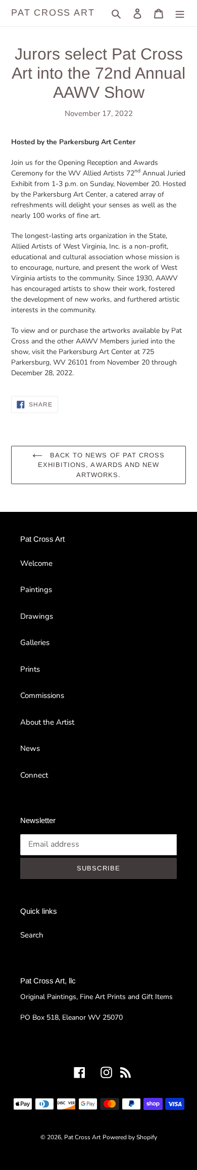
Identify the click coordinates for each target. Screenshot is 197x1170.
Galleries (35, 642)
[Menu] (179, 13)
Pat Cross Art (52, 13)
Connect (34, 775)
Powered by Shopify (130, 1137)
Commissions (42, 695)
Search (31, 935)
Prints (30, 669)
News (30, 748)
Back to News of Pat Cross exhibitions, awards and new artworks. (101, 465)
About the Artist (47, 722)
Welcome (36, 563)
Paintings (36, 589)
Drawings (36, 616)
